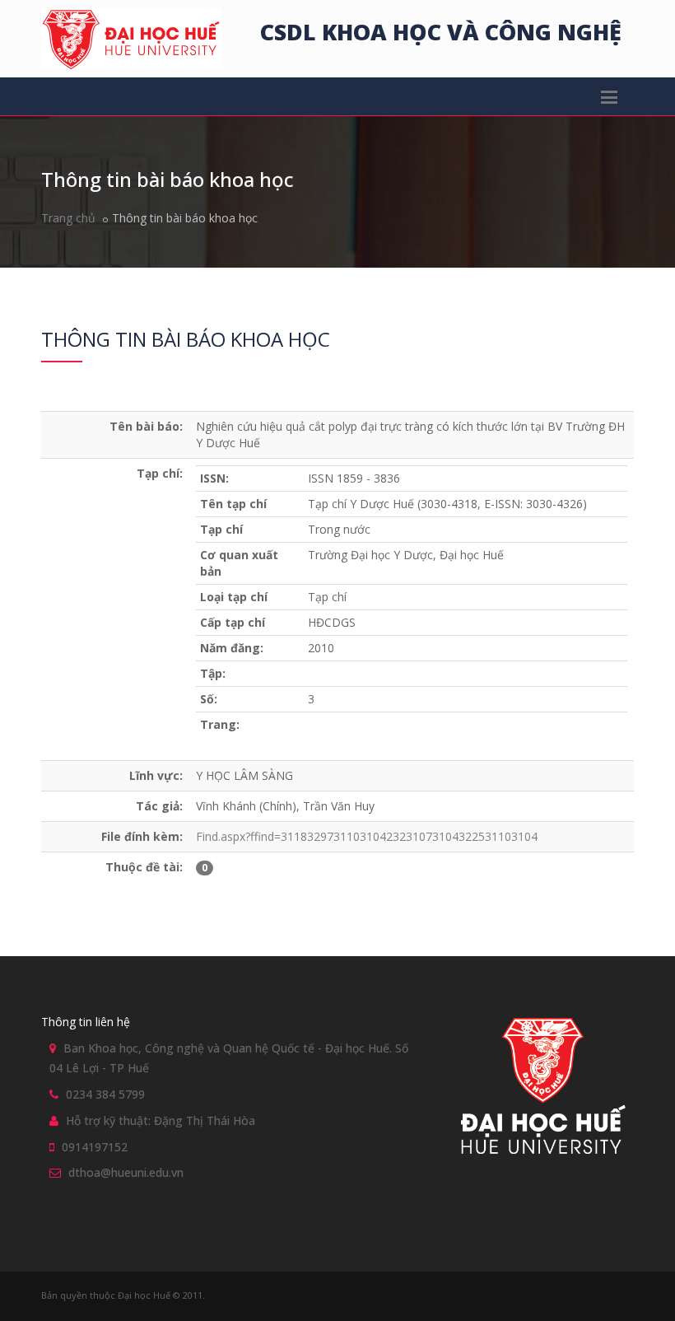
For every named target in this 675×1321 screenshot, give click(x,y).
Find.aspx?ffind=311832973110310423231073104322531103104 (367, 836)
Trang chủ (68, 218)
